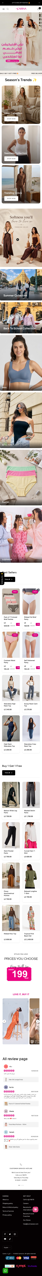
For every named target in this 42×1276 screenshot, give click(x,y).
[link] (11, 608)
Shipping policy (8, 1203)
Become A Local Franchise (28, 1215)
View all (7, 579)
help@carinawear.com (30, 1224)
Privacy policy (7, 1215)
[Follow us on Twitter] (9, 1234)
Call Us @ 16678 (28, 1199)
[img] (9, 1071)
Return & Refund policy (10, 1207)
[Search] (8, 9)
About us (6, 1199)
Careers (26, 1203)
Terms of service (8, 1211)
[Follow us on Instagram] (14, 1234)
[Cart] (38, 9)
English (6, 1247)
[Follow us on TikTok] (9, 1239)
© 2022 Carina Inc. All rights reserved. (24, 1253)
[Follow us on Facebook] (5, 1234)
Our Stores (27, 1220)
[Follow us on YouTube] (5, 1239)
